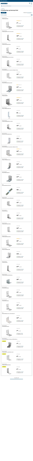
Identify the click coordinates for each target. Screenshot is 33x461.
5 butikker (22, 346)
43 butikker (22, 89)
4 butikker (22, 371)
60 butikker (22, 38)
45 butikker (22, 243)
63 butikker (22, 25)
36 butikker (22, 192)
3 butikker (22, 256)
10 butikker (22, 153)
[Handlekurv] (29, 3)
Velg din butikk (4, 0)
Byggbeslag (3, 8)
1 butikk (22, 333)
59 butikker (22, 64)
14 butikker (22, 205)
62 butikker (22, 128)
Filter (4, 12)
